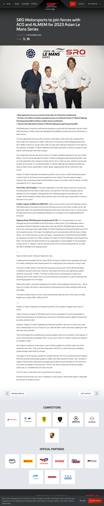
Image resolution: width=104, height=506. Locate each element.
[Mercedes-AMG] (76, 419)
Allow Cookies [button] (95, 501)
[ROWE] (60, 461)
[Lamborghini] (60, 419)
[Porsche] (52, 436)
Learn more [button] (6, 503)
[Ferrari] (44, 419)
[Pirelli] (28, 461)
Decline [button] (83, 501)
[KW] (76, 461)
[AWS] (12, 461)
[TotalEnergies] (44, 461)
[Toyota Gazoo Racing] (92, 461)
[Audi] (12, 419)
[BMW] (28, 419)
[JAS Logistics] (36, 477)
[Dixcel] (52, 477)
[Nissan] (92, 419)
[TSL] (68, 477)
